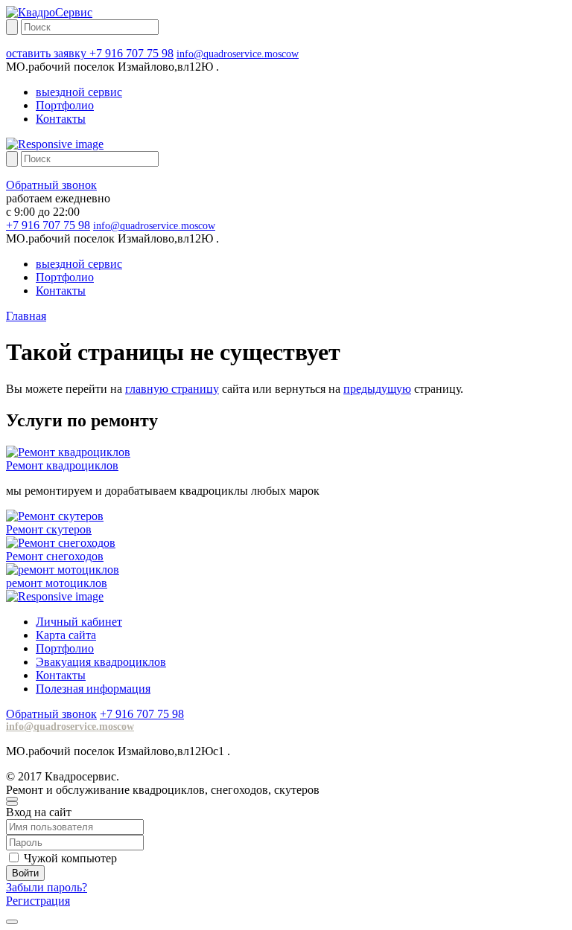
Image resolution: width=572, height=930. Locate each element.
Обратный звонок (51, 185)
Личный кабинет (79, 621)
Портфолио (65, 105)
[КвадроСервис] (49, 12)
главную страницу (172, 388)
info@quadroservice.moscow (238, 54)
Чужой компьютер (70, 858)
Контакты (61, 118)
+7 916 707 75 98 (131, 53)
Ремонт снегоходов (55, 556)
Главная (26, 316)
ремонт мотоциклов (56, 583)
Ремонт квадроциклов (62, 465)
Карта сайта (66, 635)
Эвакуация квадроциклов (101, 661)
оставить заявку (47, 53)
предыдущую (377, 388)
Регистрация (38, 900)
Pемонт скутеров (49, 529)
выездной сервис (79, 92)
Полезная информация (93, 688)
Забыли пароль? (46, 887)
